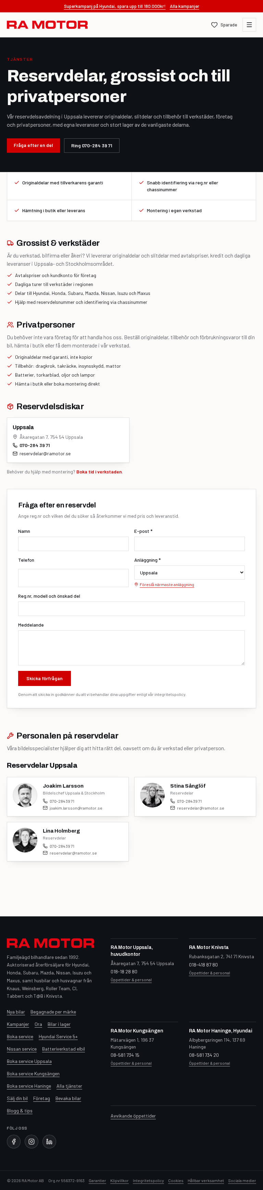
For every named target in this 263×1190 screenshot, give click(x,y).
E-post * (143, 531)
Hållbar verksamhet (206, 1180)
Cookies (176, 1180)
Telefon (26, 560)
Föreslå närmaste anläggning (167, 584)
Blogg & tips (20, 1110)
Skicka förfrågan (44, 678)
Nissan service (22, 1049)
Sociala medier (242, 1180)
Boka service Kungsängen (33, 1073)
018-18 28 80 (124, 971)
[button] (68, 796)
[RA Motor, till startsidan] (47, 25)
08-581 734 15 (125, 1055)
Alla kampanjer (184, 6)
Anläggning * (147, 560)
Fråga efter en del (33, 145)
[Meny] (249, 25)
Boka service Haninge (29, 1086)
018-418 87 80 (203, 965)
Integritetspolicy (148, 1180)
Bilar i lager (59, 1024)
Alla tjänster (69, 1086)
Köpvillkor (119, 1180)
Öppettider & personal (131, 979)
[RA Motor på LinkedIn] (49, 1141)
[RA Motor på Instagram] (31, 1141)
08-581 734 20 (204, 1055)
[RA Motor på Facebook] (14, 1141)
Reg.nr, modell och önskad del (49, 596)
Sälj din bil (17, 1098)
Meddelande (31, 625)
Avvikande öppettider (133, 1116)
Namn (24, 531)
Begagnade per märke (53, 1012)
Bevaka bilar (68, 1098)
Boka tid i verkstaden (99, 471)
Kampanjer (18, 1024)
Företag (41, 1098)
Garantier (97, 1180)
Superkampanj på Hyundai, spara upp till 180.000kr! (115, 6)
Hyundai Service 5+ (58, 1036)
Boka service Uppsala (29, 1061)
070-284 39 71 (35, 445)
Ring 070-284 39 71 (91, 145)
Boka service (20, 1036)
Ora (38, 1024)
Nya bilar (16, 1012)
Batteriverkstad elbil (63, 1049)
